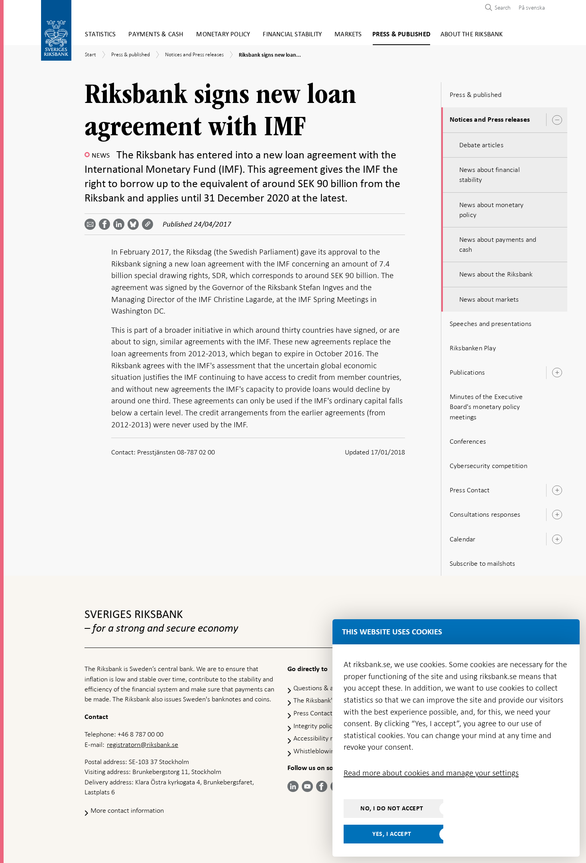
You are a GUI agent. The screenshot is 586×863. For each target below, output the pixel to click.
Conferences (468, 441)
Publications (467, 372)
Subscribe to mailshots (482, 563)
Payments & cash (155, 34)
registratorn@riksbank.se (142, 744)
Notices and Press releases (490, 119)
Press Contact (470, 490)
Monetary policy (223, 34)
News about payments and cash (498, 244)
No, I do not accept (391, 808)
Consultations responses (485, 514)
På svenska (532, 7)
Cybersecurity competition (488, 465)
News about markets (489, 299)
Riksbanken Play (473, 348)
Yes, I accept (391, 834)
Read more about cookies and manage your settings (431, 773)
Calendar (463, 539)
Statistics (100, 34)
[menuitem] (530, 7)
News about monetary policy (491, 209)
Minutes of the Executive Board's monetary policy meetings (486, 406)
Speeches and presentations (490, 323)
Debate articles (481, 144)
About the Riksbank (471, 34)
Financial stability (292, 34)
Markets (348, 34)
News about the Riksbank (496, 274)
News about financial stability (489, 174)
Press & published (401, 34)
